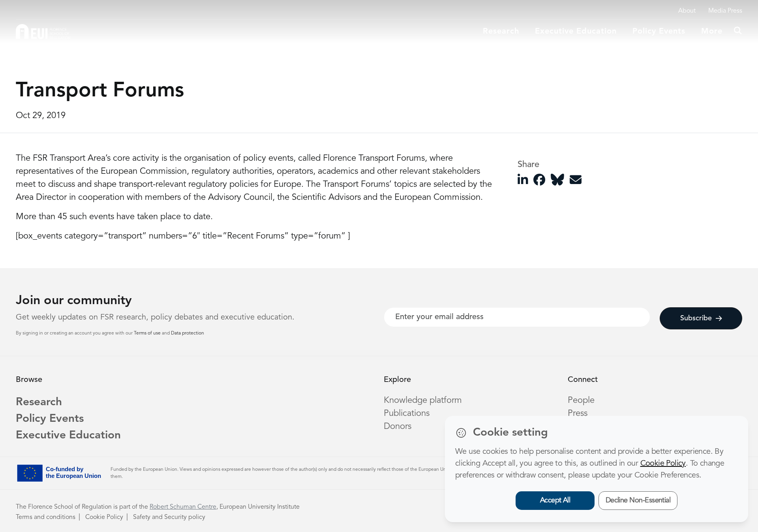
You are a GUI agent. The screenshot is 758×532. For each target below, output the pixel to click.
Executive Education (68, 435)
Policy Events (658, 32)
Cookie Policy (104, 517)
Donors (397, 426)
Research (501, 32)
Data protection (187, 333)
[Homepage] (43, 31)
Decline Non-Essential (638, 500)
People (581, 400)
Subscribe (696, 318)
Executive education (576, 32)
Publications (407, 413)
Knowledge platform (423, 400)
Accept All (555, 500)
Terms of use (148, 333)
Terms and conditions (45, 517)
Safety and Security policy (169, 517)
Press (577, 413)
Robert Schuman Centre (183, 507)
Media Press (725, 11)
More (711, 32)
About (687, 11)
